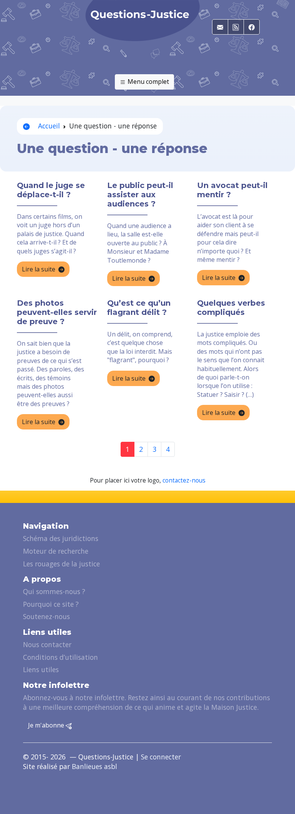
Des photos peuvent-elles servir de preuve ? (57, 312)
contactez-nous (184, 480)
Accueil (48, 125)
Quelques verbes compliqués (231, 307)
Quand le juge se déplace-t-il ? (51, 190)
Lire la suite (38, 269)
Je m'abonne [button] (47, 725)
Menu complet (147, 81)
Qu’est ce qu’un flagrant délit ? (139, 307)
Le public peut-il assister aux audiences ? (140, 194)
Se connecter (161, 756)
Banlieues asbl (94, 766)
